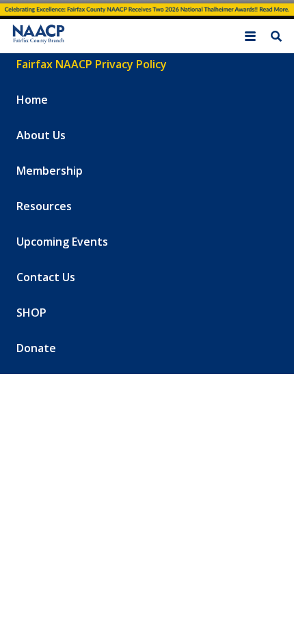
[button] (250, 36)
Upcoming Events (62, 241)
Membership (49, 170)
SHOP (31, 312)
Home (32, 99)
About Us (41, 135)
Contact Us (45, 277)
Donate (36, 348)
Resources (44, 206)
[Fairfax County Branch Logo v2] (38, 35)
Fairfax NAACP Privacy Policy (91, 64)
